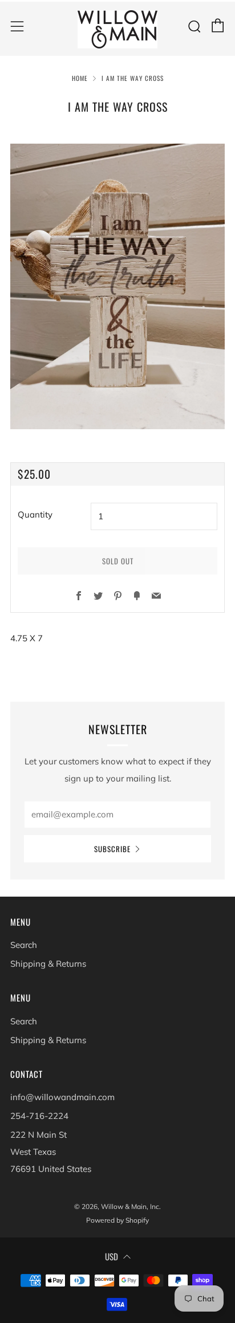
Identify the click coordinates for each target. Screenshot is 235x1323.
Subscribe (112, 848)
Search (23, 944)
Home (80, 78)
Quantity (35, 514)
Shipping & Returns (48, 963)
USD (111, 1256)
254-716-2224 (39, 1115)
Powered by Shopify (117, 1220)
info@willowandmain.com (62, 1097)
